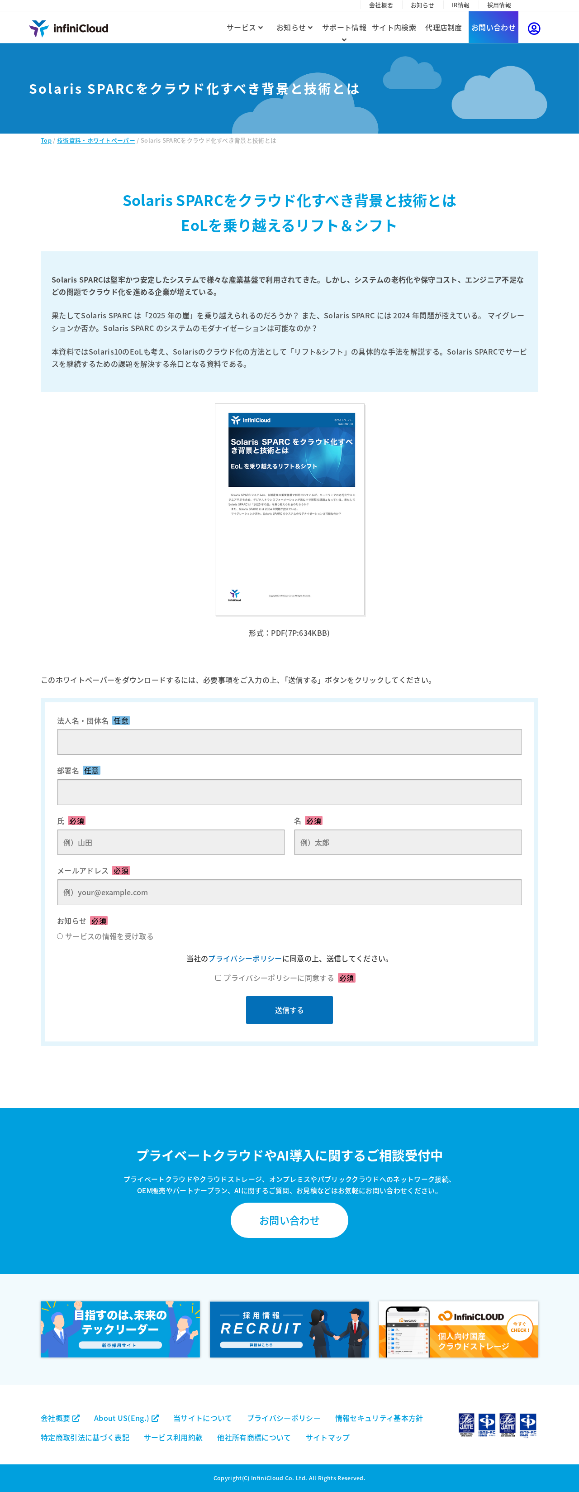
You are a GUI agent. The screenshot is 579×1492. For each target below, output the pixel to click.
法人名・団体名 (92, 720)
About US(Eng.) (123, 1417)
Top (46, 140)
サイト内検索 (394, 27)
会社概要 (381, 4)
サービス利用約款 (173, 1437)
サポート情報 (344, 27)
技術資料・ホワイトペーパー (96, 140)
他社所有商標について (254, 1437)
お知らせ (423, 4)
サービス (242, 27)
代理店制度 (443, 27)
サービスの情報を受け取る (109, 936)
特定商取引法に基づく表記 (85, 1437)
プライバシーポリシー (245, 958)
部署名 (78, 770)
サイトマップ (328, 1437)
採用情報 (499, 4)
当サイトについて (203, 1417)
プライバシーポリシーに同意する (288, 977)
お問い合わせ (493, 27)
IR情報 (461, 4)
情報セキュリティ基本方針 (379, 1417)
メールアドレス (92, 870)
